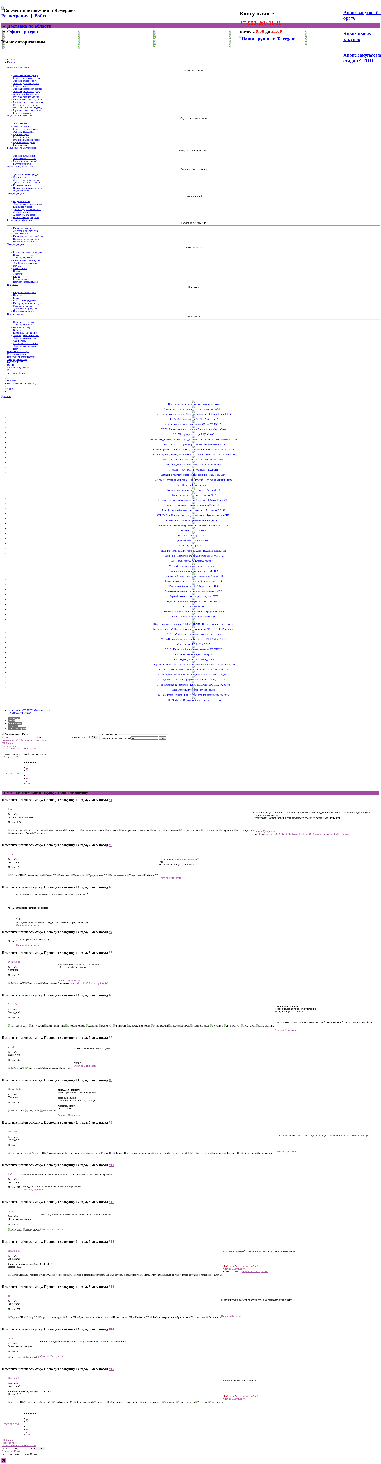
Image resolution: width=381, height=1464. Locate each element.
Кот (10, 1174)
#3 (110, 887)
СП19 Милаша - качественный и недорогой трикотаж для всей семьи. (193, 695)
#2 (110, 845)
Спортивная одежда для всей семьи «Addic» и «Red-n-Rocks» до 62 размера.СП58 (193, 664)
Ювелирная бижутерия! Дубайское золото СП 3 (193, 586)
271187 (11, 1046)
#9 (110, 1122)
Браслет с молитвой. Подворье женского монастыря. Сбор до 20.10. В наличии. (193, 629)
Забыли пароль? (10, 740)
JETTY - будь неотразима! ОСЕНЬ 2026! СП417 (193, 419)
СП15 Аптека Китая (193, 606)
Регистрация (15, 15)
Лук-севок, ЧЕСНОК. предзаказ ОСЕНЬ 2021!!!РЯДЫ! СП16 (193, 679)
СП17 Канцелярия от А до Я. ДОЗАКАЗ (193, 434)
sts (9, 1296)
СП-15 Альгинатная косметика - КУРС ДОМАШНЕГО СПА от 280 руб (193, 684)
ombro (11, 1211)
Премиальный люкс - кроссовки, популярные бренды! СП (193, 576)
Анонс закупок (9, 746)
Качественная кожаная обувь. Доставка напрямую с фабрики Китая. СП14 (193, 414)
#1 (110, 800)
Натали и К (14, 1250)
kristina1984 (298, 834)
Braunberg (94, 983)
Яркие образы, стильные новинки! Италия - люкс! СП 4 (193, 581)
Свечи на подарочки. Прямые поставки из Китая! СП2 (193, 505)
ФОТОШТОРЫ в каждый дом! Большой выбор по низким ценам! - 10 (193, 669)
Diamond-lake (14, 962)
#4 (110, 932)
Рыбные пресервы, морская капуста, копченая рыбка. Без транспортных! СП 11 (193, 449)
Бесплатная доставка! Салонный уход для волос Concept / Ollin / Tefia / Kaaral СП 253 (193, 439)
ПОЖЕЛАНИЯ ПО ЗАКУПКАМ (19, 748)
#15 (111, 1369)
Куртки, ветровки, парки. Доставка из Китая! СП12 (193, 490)
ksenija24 (104, 983)
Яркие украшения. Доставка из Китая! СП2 (193, 495)
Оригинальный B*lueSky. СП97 (193, 644)
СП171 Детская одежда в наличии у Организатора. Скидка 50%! (193, 429)
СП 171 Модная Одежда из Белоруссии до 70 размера (193, 700)
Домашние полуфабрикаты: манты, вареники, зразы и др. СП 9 (193, 475)
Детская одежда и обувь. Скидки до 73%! (193, 659)
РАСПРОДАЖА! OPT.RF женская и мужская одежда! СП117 (193, 459)
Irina (10, 809)
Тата (10, 854)
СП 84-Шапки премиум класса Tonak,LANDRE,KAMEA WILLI (193, 639)
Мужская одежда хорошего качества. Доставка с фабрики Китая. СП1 (193, 500)
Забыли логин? (26, 740)
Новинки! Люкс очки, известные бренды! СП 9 (193, 571)
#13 (111, 1287)
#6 (110, 995)
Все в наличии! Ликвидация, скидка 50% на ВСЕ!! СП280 (193, 424)
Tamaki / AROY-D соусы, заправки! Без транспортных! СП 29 (193, 444)
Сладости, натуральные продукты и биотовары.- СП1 (193, 520)
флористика (321, 834)
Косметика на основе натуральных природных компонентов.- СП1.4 (193, 525)
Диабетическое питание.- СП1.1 (193, 540)
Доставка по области (29, 26)
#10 (111, 1165)
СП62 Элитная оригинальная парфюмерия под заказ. (193, 404)
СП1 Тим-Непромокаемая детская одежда (193, 616)
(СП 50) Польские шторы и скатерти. (193, 654)
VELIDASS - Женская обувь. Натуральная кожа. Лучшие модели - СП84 (193, 515)
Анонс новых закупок (357, 36)
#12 (111, 1241)
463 (28, 783)
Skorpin (346, 834)
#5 (110, 953)
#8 (110, 1080)
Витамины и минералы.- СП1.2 (194, 535)
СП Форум (7, 743)
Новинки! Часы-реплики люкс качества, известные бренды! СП (193, 550)
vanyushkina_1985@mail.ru (255, 1271)
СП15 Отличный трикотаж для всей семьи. (193, 690)
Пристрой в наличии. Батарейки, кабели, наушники (193, 601)
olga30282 (286, 834)
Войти (41, 15)
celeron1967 (82, 983)
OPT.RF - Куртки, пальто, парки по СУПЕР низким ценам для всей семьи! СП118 (193, 454)
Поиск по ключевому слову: (115, 738)
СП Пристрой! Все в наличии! (193, 485)
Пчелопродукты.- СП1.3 (193, 530)
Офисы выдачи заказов (19, 713)
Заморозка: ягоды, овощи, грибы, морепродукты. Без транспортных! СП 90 (193, 480)
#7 (110, 1037)
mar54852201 (334, 834)
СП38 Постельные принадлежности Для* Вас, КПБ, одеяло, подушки (193, 674)
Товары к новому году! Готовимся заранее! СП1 (193, 469)
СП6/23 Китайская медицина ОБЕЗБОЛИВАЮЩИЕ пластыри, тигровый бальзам (193, 624)
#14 (111, 1329)
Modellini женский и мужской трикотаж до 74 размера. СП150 (193, 510)
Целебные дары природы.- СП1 (193, 545)
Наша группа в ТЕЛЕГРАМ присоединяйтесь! (31, 710)
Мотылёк (12, 1004)
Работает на (8, 1451)
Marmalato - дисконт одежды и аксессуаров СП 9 (193, 566)
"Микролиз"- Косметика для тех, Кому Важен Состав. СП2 (194, 556)
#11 (111, 1202)
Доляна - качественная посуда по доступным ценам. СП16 (193, 409)
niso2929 (275, 834)
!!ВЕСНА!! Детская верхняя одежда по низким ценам (193, 634)
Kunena (18, 1451)
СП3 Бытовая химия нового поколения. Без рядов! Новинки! (194, 611)
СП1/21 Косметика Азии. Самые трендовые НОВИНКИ (193, 649)
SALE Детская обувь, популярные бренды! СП (193, 561)
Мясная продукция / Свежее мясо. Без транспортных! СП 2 (193, 464)
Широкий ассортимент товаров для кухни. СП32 (193, 596)
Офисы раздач (22, 31)
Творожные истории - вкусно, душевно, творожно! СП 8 (193, 591)
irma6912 (309, 834)
